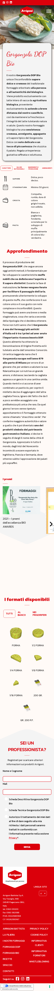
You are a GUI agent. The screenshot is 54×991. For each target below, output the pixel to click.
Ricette (7, 959)
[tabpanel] (27, 208)
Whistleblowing (39, 961)
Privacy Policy (39, 929)
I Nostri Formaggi (14, 941)
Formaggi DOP (11, 947)
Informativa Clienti (39, 943)
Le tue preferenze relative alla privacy (19, 986)
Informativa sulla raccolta (10, 989)
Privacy (13, 838)
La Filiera (9, 935)
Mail (5, 784)
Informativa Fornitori (39, 953)
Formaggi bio (11, 953)
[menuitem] (43, 893)
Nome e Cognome (12, 771)
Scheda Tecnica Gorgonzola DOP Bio (29, 810)
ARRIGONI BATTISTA (14, 929)
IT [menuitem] (41, 893)
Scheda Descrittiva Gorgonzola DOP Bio (29, 801)
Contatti (8, 971)
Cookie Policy (39, 935)
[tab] (6, 168)
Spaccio (7, 965)
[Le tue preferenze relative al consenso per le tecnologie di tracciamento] (49, 986)
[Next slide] (51, 524)
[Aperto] (48, 11)
